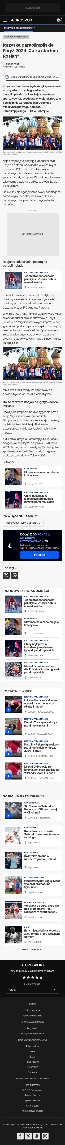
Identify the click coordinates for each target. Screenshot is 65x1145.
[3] (33, 977)
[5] (41, 977)
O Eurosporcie (32, 1010)
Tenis (32, 1051)
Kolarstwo (32, 1067)
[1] (24, 977)
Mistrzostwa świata (32, 1110)
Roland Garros (32, 1095)
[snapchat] (36, 1136)
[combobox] (32, 989)
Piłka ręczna (32, 1061)
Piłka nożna (32, 1046)
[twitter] (28, 1136)
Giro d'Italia (32, 1105)
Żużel (33, 1056)
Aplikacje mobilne (32, 1015)
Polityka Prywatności (32, 1033)
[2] (28, 977)
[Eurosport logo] (22, 20)
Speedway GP (32, 1100)
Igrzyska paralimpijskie (16, 37)
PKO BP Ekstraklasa (32, 1090)
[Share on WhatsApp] (14, 575)
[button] (5, 20)
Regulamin (32, 1028)
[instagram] (45, 1136)
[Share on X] (6, 575)
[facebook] (20, 1136)
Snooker (32, 1072)
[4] (37, 977)
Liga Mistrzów (32, 1085)
